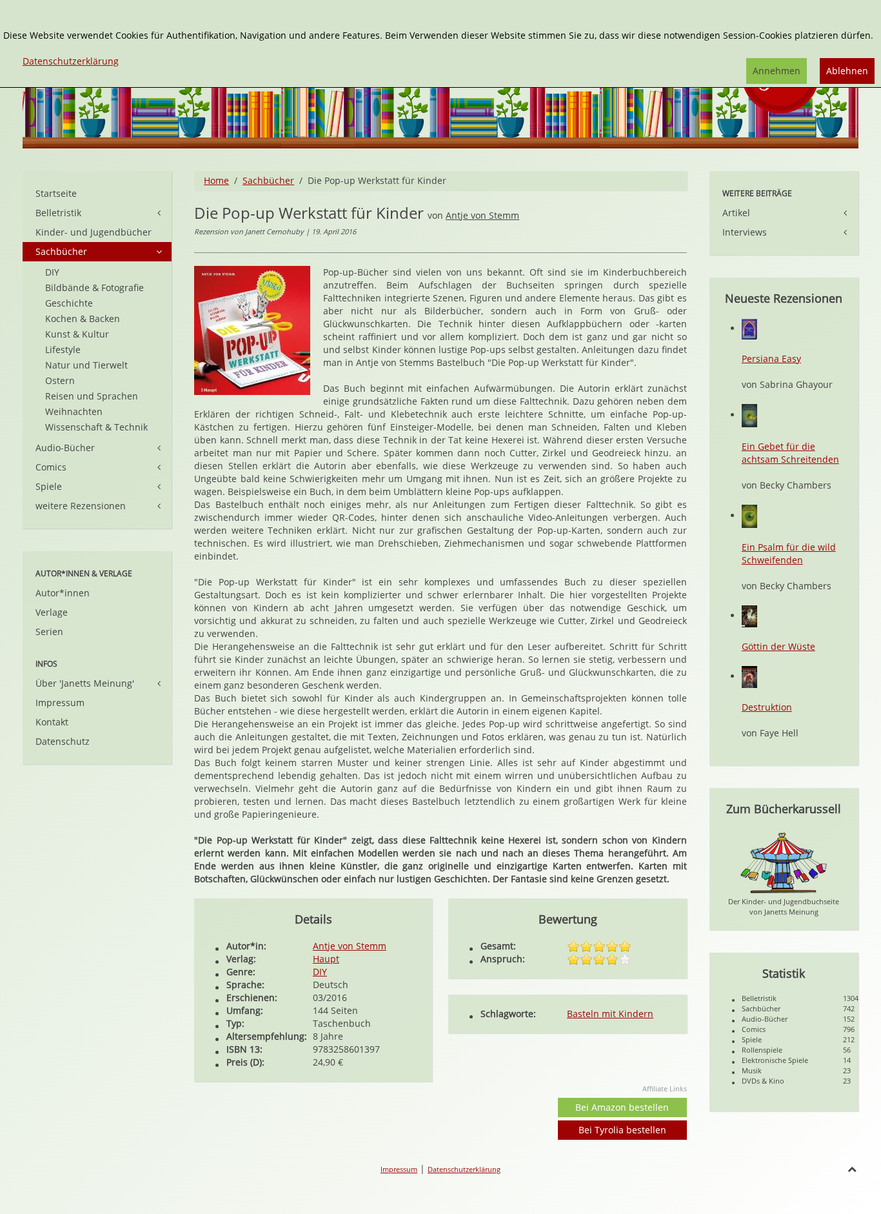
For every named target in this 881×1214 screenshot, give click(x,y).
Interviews (744, 232)
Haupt (326, 959)
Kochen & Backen (82, 318)
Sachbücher (268, 180)
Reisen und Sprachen (91, 396)
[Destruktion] (749, 676)
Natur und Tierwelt (86, 365)
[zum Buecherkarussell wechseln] (783, 862)
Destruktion (767, 707)
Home (216, 180)
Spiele (48, 486)
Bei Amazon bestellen (622, 1107)
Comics (50, 467)
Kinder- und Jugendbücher (93, 232)
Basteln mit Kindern (610, 1013)
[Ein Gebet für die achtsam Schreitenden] (749, 415)
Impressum (59, 702)
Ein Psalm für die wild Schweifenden (789, 553)
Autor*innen (62, 593)
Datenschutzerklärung (464, 1169)
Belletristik (58, 213)
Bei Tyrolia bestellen (622, 1130)
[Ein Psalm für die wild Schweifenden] (749, 515)
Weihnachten (74, 411)
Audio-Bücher (65, 447)
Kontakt (51, 722)
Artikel (736, 213)
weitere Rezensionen (80, 506)
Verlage (51, 612)
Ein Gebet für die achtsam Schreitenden (790, 452)
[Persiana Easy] (749, 328)
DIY (320, 972)
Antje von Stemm (482, 215)
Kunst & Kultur (77, 334)
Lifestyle (63, 349)
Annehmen (776, 71)
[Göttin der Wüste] (749, 615)
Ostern (60, 380)
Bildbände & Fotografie (94, 287)
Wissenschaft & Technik (96, 427)
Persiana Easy (771, 358)
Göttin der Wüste (778, 646)
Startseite (56, 193)
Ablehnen (847, 71)
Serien (49, 631)
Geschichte (69, 303)
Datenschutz (62, 741)
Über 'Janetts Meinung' (84, 683)
